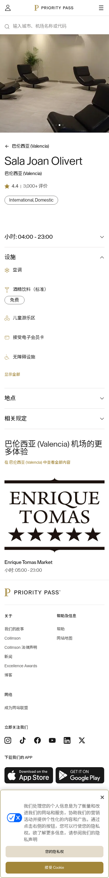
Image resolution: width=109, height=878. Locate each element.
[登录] (7, 7)
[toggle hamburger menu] (101, 7)
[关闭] (102, 797)
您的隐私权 (54, 851)
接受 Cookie (54, 867)
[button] (46, 125)
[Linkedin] (67, 740)
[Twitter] (82, 740)
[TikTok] (22, 740)
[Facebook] (37, 740)
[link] (28, 775)
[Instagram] (7, 740)
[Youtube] (52, 740)
